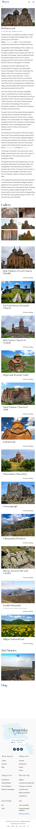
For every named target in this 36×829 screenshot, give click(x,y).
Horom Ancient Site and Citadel (15, 572)
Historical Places (6, 783)
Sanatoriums (23, 764)
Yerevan (25, 147)
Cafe (3, 808)
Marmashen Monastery (15, 474)
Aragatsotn (9, 42)
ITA (28, 826)
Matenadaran (10, 147)
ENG (8, 826)
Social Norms (23, 796)
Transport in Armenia (25, 786)
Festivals (4, 764)
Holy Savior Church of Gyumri (14, 341)
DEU (24, 826)
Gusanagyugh (10, 506)
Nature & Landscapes (8, 789)
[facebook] (14, 749)
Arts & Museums (6, 786)
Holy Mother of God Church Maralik (17, 272)
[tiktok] (21, 749)
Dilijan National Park (13, 639)
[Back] (2, 6)
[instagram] (18, 749)
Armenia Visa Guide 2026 (26, 783)
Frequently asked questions (24, 809)
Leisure (21, 767)
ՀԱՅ (12, 826)
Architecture (5, 780)
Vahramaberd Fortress (14, 539)
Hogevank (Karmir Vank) (15, 375)
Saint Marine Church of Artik (15, 408)
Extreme (21, 760)
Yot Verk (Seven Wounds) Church (16, 307)
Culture (4, 760)
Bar (3, 805)
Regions (21, 780)
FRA (21, 826)
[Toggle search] (29, 2)
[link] (18, 263)
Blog (3, 767)
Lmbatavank (9, 442)
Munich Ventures (21, 823)
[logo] (5, 2)
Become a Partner (24, 813)
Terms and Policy (24, 805)
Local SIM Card (23, 789)
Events (21, 770)
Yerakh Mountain (12, 606)
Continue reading (28, 278)
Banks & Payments (24, 792)
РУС (17, 826)
